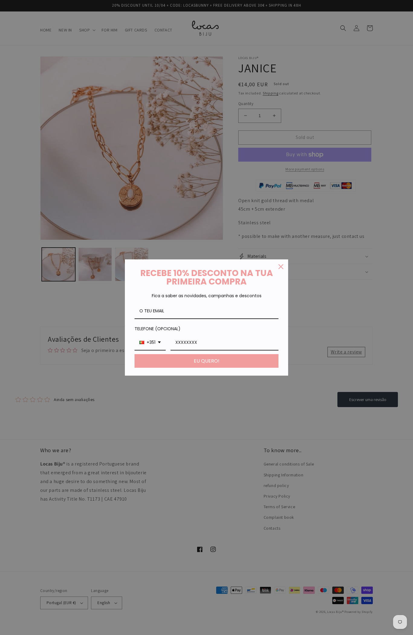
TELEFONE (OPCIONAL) (157, 329)
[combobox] (150, 342)
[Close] (281, 266)
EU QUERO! (207, 360)
